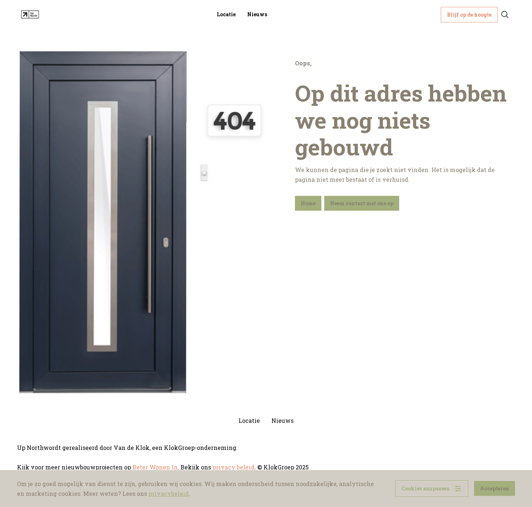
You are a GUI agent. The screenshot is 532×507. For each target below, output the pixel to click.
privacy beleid (233, 467)
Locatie (226, 14)
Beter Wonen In (155, 467)
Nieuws (257, 14)
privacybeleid (168, 493)
